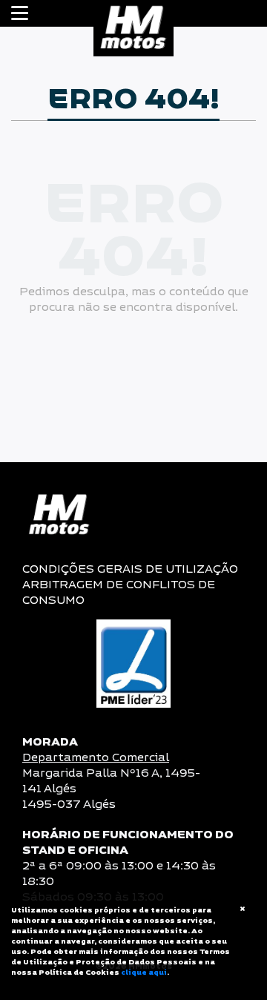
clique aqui (144, 972)
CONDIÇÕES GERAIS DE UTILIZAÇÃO (130, 569)
